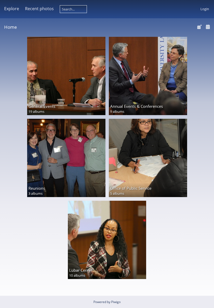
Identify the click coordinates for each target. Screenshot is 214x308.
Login (204, 9)
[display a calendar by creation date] (208, 26)
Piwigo (116, 302)
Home (10, 27)
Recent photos (39, 8)
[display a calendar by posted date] (199, 26)
